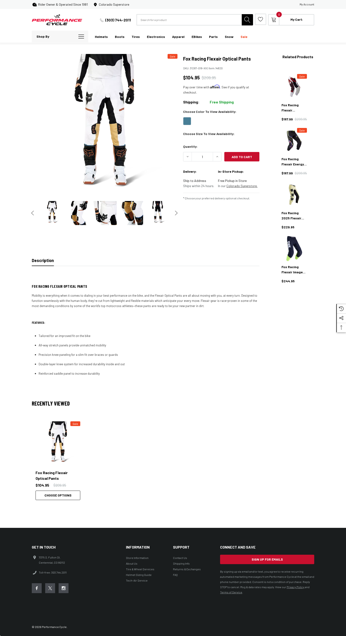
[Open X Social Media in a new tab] (50, 588)
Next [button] (176, 213)
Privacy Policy (295, 587)
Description (43, 260)
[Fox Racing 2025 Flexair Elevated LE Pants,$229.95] (294, 194)
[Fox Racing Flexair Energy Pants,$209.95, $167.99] (294, 140)
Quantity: (190, 146)
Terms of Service (231, 592)
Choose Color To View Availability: (209, 112)
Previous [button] (32, 213)
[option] (60, 460)
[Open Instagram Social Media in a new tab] (63, 588)
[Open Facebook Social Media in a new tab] (37, 588)
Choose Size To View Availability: (208, 134)
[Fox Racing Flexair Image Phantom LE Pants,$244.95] (294, 248)
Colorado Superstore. (241, 186)
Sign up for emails (267, 559)
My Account (307, 4)
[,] (58, 443)
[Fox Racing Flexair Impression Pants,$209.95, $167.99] (294, 86)
